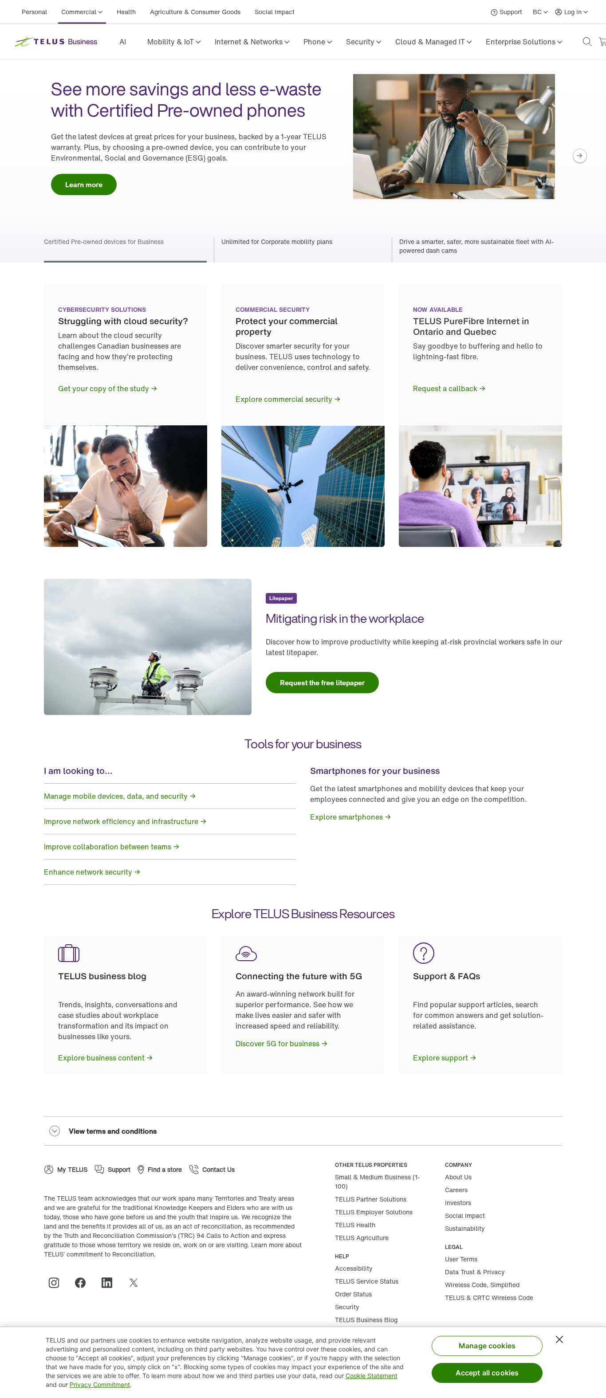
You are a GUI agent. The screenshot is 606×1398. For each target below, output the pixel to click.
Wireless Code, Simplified (482, 1284)
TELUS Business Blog (366, 1319)
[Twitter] (137, 1282)
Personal (34, 11)
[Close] (559, 1339)
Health (126, 11)
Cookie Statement (371, 1375)
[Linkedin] (110, 1282)
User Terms (461, 1259)
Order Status (353, 1294)
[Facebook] (84, 1282)
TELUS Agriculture (362, 1237)
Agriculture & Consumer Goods (195, 11)
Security (347, 1307)
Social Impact (275, 11)
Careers (456, 1189)
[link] (122, 41)
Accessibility (354, 1268)
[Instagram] (57, 1282)
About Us (458, 1177)
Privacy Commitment (100, 1384)
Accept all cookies (487, 1372)
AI (122, 41)
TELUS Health (355, 1224)
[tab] (302, 250)
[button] (174, 41)
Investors (458, 1202)
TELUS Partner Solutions (370, 1199)
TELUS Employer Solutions (374, 1212)
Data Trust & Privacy (475, 1271)
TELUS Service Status (366, 1281)
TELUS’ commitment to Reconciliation (99, 1254)
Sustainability (465, 1228)
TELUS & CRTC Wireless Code (489, 1297)
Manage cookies (487, 1345)
